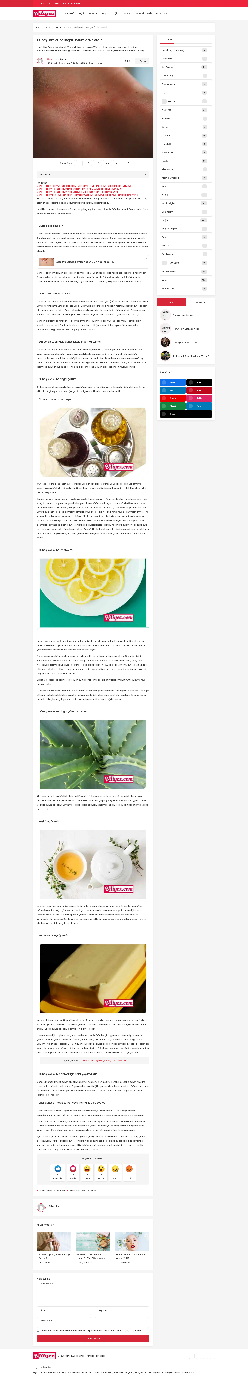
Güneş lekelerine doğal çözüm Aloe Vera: (57, 191)
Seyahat (127, 13)
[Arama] (206, 13)
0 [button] (97, 162)
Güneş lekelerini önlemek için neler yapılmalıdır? (61, 194)
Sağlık (81, 13)
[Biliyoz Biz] (44, 13)
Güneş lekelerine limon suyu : (108, 188)
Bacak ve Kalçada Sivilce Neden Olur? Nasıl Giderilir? (85, 261)
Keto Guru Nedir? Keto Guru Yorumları (61, 3)
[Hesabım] (210, 13)
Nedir (149, 13)
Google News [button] (65, 162)
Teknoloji (139, 13)
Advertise (46, 1367)
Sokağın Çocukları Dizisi (185, 342)
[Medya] (192, 1356)
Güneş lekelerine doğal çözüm (52, 188)
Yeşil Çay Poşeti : (86, 191)
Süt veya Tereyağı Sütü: (106, 191)
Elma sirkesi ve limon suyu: (80, 188)
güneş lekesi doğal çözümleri (82, 1190)
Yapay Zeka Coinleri (183, 315)
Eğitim (117, 13)
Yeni (171, 302)
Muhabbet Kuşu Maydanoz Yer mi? (191, 356)
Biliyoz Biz (50, 59)
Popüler (200, 302)
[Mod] (214, 13)
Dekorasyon (161, 13)
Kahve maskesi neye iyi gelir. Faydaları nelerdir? (102, 1060)
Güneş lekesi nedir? (46, 185)
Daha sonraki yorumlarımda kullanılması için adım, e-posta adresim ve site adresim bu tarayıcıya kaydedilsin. (91, 1330)
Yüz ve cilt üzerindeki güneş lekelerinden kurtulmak (106, 185)
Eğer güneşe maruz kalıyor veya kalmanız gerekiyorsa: (111, 194)
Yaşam (105, 13)
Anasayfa (70, 13)
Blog (35, 1367)
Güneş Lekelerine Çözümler (52, 1190)
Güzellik (93, 13)
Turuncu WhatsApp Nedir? (187, 328)
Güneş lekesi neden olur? (68, 185)
